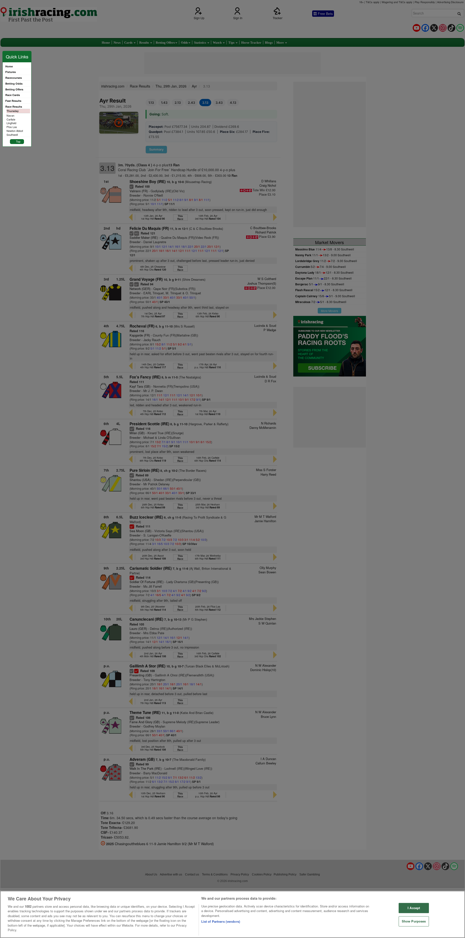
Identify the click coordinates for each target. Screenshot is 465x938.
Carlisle (11, 119)
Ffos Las (12, 127)
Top (18, 141)
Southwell (12, 134)
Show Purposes (414, 921)
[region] (232, 914)
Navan (10, 115)
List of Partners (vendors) (220, 921)
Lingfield (11, 123)
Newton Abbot (15, 131)
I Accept (414, 908)
